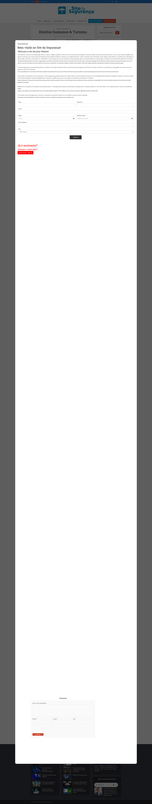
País (19, 129)
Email (20, 108)
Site (74, 719)
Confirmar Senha (81, 115)
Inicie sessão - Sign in (25, 153)
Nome (19, 102)
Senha (20, 115)
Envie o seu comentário (39, 703)
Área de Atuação (22, 122)
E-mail (55, 719)
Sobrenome (79, 102)
